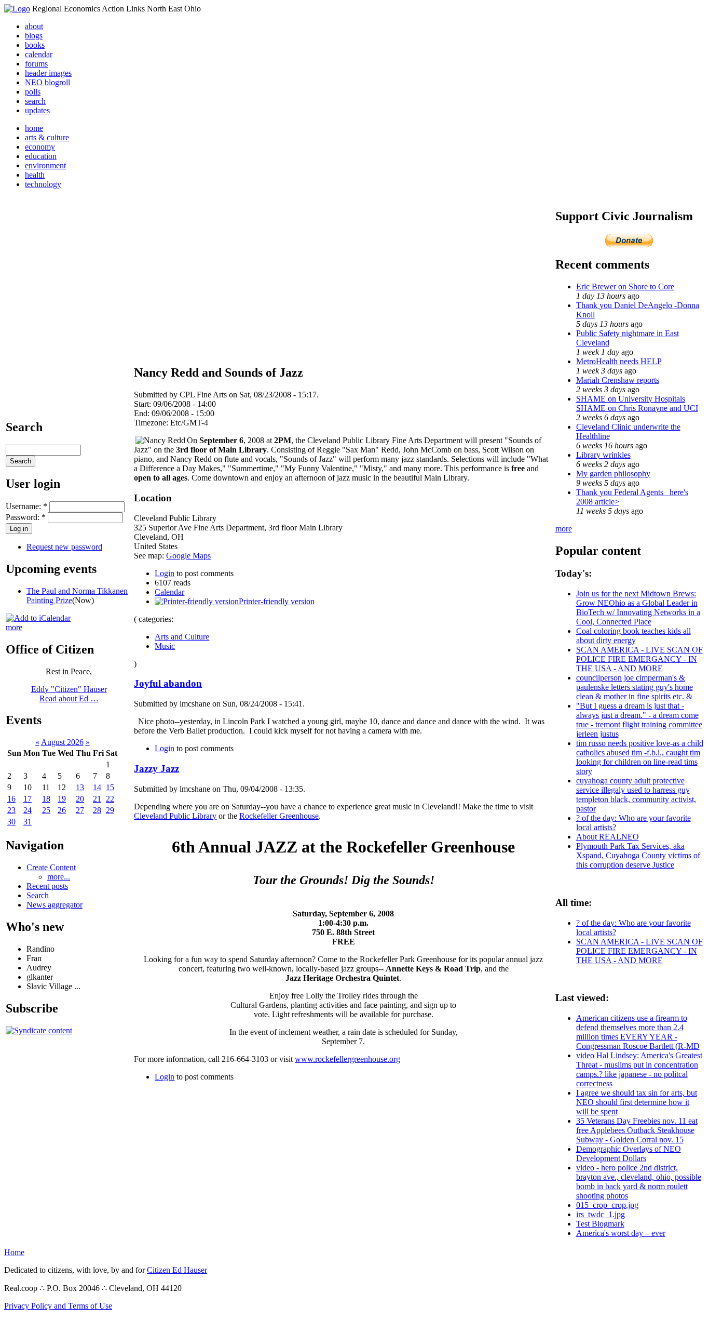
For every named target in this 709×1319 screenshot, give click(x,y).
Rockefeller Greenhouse (279, 815)
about (34, 26)
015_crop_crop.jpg (607, 1205)
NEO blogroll (47, 82)
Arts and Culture (182, 636)
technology (43, 184)
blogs (34, 35)
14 (97, 787)
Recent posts (47, 886)
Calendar (169, 592)
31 (27, 821)
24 (27, 810)
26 (62, 810)
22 (110, 798)
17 (27, 798)
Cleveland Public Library (175, 815)
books (35, 45)
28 (97, 810)
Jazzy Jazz (156, 768)
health (35, 174)
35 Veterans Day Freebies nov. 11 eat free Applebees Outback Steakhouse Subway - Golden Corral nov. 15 (637, 1130)
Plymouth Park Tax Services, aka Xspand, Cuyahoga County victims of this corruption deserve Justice (638, 855)
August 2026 (62, 742)
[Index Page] (17, 8)
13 (80, 787)
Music (165, 646)
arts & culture (47, 137)
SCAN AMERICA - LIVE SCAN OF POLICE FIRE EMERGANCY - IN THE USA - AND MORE (639, 659)
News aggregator (54, 904)
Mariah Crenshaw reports (617, 380)
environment (45, 165)
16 (11, 798)
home (34, 128)
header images (48, 73)
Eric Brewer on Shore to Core (625, 286)
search (35, 101)
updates (37, 110)
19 (62, 798)
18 (46, 798)
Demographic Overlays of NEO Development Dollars (628, 1153)
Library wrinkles (603, 454)
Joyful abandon (168, 683)
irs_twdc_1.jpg (600, 1214)
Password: (26, 517)
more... (58, 876)
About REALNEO (607, 836)
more (14, 627)
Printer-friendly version (277, 601)
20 (80, 798)
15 (110, 787)
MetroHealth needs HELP (619, 361)
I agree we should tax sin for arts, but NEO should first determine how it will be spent (636, 1102)
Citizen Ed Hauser (177, 1269)
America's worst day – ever (620, 1233)
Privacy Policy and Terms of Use (58, 1305)
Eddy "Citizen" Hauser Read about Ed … (69, 694)
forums (36, 63)
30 (11, 821)
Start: (143, 403)
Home (14, 1252)
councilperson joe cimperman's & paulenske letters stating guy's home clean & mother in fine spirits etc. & (634, 687)
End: (143, 413)
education (41, 156)
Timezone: (152, 422)
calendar (38, 54)
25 (46, 810)
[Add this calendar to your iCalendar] (38, 618)
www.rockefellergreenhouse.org (347, 1059)
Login (164, 573)
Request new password (64, 546)
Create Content (51, 867)
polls (32, 91)
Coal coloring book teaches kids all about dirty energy (633, 636)
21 (97, 798)
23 (11, 810)
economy (40, 146)
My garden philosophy (613, 473)
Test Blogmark (600, 1223)
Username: (26, 506)
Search (37, 895)
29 (110, 810)
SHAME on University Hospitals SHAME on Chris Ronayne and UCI (637, 403)
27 (80, 810)
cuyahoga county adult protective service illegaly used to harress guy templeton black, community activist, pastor (636, 794)
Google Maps (188, 555)
